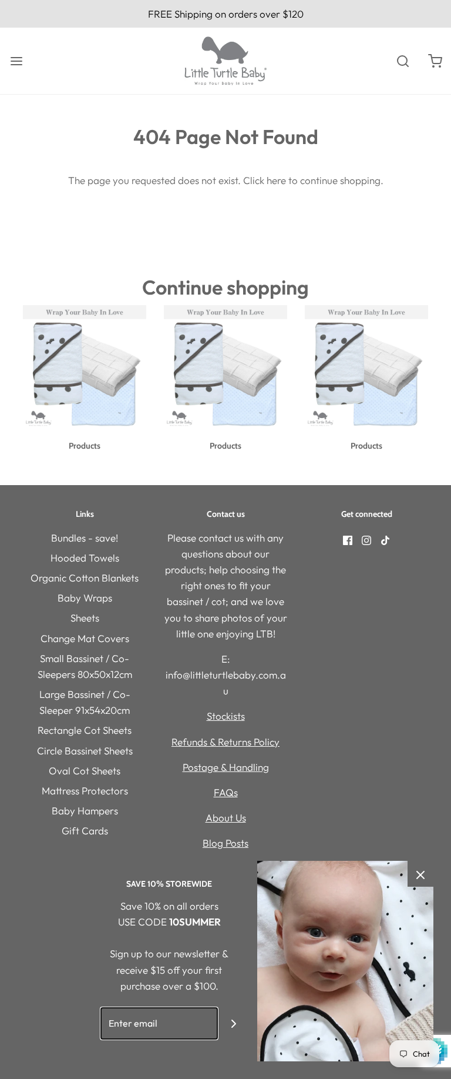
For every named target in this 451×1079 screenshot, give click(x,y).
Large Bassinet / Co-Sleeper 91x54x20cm (84, 702)
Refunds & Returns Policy (225, 742)
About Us (226, 817)
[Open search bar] (402, 61)
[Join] (234, 1023)
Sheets (84, 618)
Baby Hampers (85, 810)
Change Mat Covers (85, 638)
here (276, 180)
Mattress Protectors (85, 790)
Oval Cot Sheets (84, 770)
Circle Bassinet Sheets (85, 750)
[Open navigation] (16, 61)
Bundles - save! (84, 538)
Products (84, 445)
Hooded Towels (85, 558)
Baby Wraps (85, 598)
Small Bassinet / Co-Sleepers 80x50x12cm (85, 666)
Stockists (226, 716)
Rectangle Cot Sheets (85, 730)
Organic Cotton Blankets (85, 578)
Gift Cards (85, 830)
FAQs (226, 792)
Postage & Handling (226, 767)
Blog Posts (225, 843)
